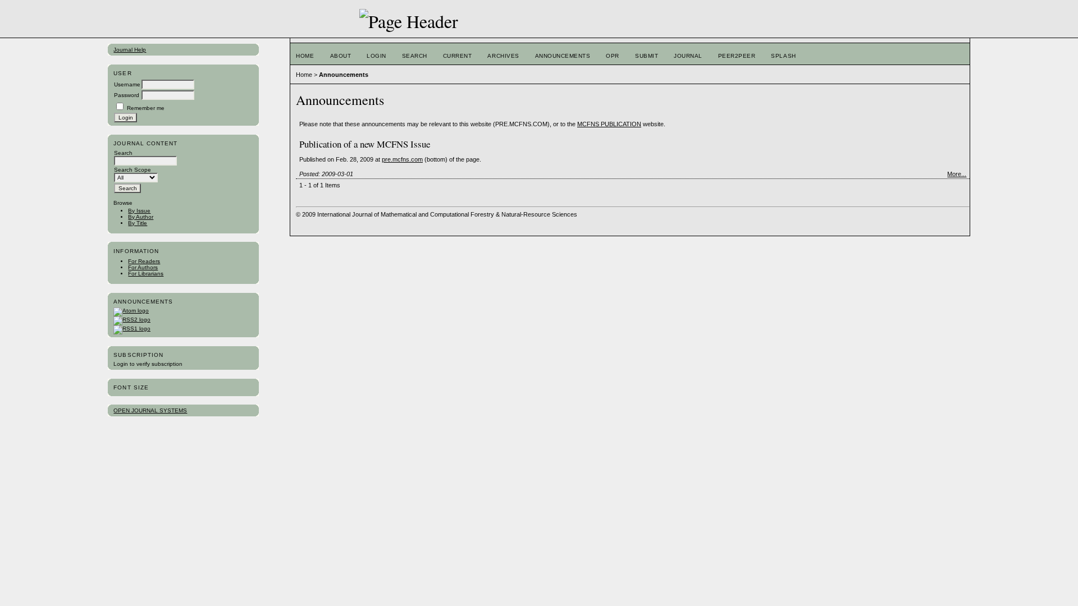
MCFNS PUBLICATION (609, 124)
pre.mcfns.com (402, 159)
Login (376, 56)
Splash (783, 56)
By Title (137, 223)
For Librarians (145, 273)
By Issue (139, 211)
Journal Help (129, 50)
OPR (612, 56)
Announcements (563, 56)
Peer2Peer (737, 56)
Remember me (146, 108)
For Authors (143, 267)
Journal (688, 56)
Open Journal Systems (150, 410)
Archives (503, 56)
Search (414, 56)
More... (956, 174)
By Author (140, 217)
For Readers (144, 261)
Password (126, 95)
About (340, 56)
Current (457, 56)
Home (305, 56)
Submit (646, 56)
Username (127, 84)
